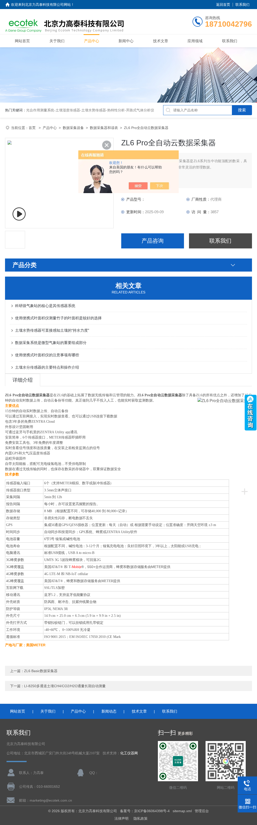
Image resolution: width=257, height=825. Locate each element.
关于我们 (57, 41)
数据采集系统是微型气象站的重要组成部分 (51, 342)
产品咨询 (153, 241)
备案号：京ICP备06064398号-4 (145, 811)
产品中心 (91, 41)
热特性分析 (116, 110)
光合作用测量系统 (40, 110)
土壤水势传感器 (93, 110)
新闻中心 (126, 41)
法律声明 (121, 818)
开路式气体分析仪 (140, 110)
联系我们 (242, 5)
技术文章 (160, 41)
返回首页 (223, 5)
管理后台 (202, 811)
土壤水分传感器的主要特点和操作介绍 (47, 367)
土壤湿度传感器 (67, 110)
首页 (33, 128)
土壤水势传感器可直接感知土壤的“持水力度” (52, 330)
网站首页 (22, 41)
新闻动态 (108, 711)
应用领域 (195, 41)
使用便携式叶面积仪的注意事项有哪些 (47, 355)
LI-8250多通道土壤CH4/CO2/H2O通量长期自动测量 (65, 686)
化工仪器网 (129, 753)
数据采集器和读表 (104, 128)
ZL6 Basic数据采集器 (40, 671)
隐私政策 (141, 818)
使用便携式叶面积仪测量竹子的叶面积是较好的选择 (58, 318)
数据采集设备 (73, 128)
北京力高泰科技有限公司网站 (48, 5)
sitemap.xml (182, 811)
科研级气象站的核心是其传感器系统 (45, 305)
